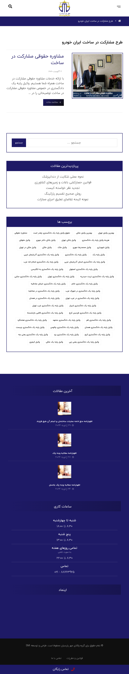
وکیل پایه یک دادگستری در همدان (44, 298)
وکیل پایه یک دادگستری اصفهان (83, 269)
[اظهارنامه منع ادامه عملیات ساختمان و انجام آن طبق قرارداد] (64, 408)
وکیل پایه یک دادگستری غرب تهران (47, 305)
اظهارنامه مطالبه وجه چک (64, 453)
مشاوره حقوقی (20, 233)
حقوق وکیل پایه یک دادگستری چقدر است (51, 233)
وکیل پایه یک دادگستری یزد (66, 334)
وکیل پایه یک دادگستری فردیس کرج (85, 313)
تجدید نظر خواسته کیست (63, 188)
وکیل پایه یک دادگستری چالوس (64, 327)
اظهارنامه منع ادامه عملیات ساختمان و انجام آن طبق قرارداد (64, 421)
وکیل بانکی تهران (68, 240)
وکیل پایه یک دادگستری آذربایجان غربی (41, 254)
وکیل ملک (62, 247)
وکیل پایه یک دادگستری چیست (30, 327)
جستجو (19, 142)
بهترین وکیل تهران (106, 233)
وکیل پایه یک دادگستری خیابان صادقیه (48, 283)
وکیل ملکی (47, 247)
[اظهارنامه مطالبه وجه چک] (64, 440)
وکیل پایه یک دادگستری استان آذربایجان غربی (84, 262)
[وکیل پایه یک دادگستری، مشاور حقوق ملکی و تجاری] (64, 8)
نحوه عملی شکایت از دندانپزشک (63, 177)
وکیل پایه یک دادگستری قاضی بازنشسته (45, 313)
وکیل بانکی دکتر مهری (45, 240)
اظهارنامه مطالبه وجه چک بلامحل (64, 485)
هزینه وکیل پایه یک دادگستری (95, 240)
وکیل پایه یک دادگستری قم (98, 320)
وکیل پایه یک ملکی (54, 342)
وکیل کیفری (34, 342)
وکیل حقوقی (24, 240)
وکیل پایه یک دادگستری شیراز (82, 305)
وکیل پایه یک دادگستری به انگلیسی (47, 269)
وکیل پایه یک (99, 254)
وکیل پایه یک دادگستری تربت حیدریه (97, 276)
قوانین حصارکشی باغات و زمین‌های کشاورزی (63, 182)
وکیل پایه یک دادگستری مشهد (66, 320)
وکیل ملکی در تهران (27, 247)
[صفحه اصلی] (119, 21)
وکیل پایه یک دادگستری (76, 254)
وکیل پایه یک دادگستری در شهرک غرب (83, 291)
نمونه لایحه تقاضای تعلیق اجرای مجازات (62, 199)
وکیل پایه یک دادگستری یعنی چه (33, 334)
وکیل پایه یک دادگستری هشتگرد (32, 320)
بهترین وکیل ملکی (84, 233)
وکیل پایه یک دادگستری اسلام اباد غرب (41, 262)
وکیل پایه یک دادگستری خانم (85, 283)
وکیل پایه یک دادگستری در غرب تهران (82, 298)
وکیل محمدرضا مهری (82, 247)
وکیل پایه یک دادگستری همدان (98, 327)
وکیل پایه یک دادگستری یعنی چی (84, 342)
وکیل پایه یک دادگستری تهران (61, 276)
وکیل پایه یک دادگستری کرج (97, 334)
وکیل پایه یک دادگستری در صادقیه (43, 291)
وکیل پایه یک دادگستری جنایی (28, 276)
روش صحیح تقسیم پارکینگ (63, 194)
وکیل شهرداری (103, 247)
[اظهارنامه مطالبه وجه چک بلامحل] (64, 472)
